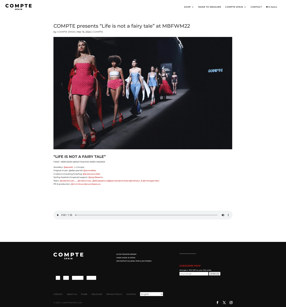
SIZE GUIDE (96, 294)
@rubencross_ (85, 180)
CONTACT (256, 7)
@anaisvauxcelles (91, 174)
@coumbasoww (92, 184)
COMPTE (98, 31)
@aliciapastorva (100, 180)
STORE (84, 294)
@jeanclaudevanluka (118, 180)
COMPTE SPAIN (234, 7)
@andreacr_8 (135, 180)
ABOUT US (72, 294)
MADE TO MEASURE (209, 7)
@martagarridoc (151, 180)
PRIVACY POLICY (114, 294)
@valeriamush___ (68, 180)
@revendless (89, 170)
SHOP (187, 7)
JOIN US (214, 273)
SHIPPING (131, 294)
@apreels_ (69, 167)
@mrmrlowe (77, 184)
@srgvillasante (95, 177)
